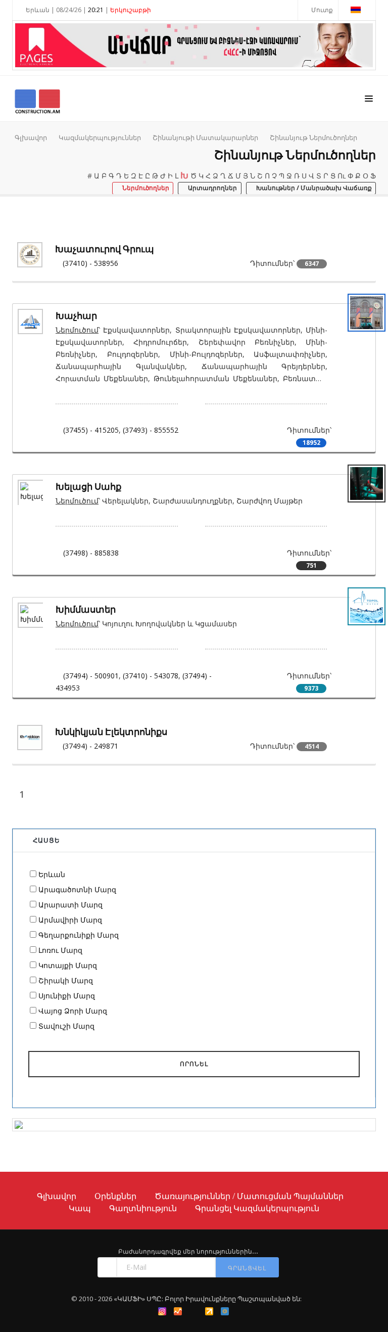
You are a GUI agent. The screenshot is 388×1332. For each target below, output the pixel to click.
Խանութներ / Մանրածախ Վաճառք (313, 188)
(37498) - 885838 (91, 553)
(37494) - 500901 (91, 675)
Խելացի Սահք (88, 486)
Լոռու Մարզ (60, 950)
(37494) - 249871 (90, 746)
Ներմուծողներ (145, 188)
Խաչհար (76, 315)
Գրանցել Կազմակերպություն (257, 1208)
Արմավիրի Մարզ (70, 920)
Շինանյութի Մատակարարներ (205, 137)
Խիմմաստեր (86, 609)
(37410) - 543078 (150, 675)
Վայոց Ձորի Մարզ (72, 1011)
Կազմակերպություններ (100, 137)
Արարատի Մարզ (70, 904)
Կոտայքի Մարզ (67, 965)
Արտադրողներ (211, 188)
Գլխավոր (31, 137)
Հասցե (46, 840)
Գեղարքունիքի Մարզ (78, 935)
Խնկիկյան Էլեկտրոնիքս (111, 731)
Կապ (80, 1208)
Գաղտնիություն (143, 1208)
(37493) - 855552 (150, 430)
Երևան (51, 874)
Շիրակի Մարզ (65, 980)
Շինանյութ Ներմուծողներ (313, 137)
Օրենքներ (115, 1196)
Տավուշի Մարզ (66, 1026)
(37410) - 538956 (90, 263)
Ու (341, 175)
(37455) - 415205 (91, 430)
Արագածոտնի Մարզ (77, 889)
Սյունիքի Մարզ (66, 995)
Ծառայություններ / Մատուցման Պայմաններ (249, 1196)
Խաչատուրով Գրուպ (104, 249)
